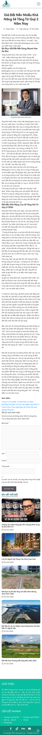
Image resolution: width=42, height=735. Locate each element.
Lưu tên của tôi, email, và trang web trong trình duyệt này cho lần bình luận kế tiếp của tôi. (21, 481)
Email (4, 461)
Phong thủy (8, 723)
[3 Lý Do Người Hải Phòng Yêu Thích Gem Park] (21, 545)
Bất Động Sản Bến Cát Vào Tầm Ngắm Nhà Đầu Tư (20, 404)
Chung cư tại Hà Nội (11, 717)
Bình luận (6, 423)
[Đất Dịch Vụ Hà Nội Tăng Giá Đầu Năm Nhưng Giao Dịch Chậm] (21, 577)
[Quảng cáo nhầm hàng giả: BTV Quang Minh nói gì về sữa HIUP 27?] (21, 510)
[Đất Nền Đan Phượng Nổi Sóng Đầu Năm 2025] (21, 646)
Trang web (5, 466)
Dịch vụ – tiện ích (10, 720)
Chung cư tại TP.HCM (31, 717)
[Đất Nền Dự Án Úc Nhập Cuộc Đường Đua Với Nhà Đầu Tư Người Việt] (21, 612)
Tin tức (25, 720)
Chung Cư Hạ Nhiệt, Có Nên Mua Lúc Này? (17, 402)
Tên (3, 454)
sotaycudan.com (20, 733)
